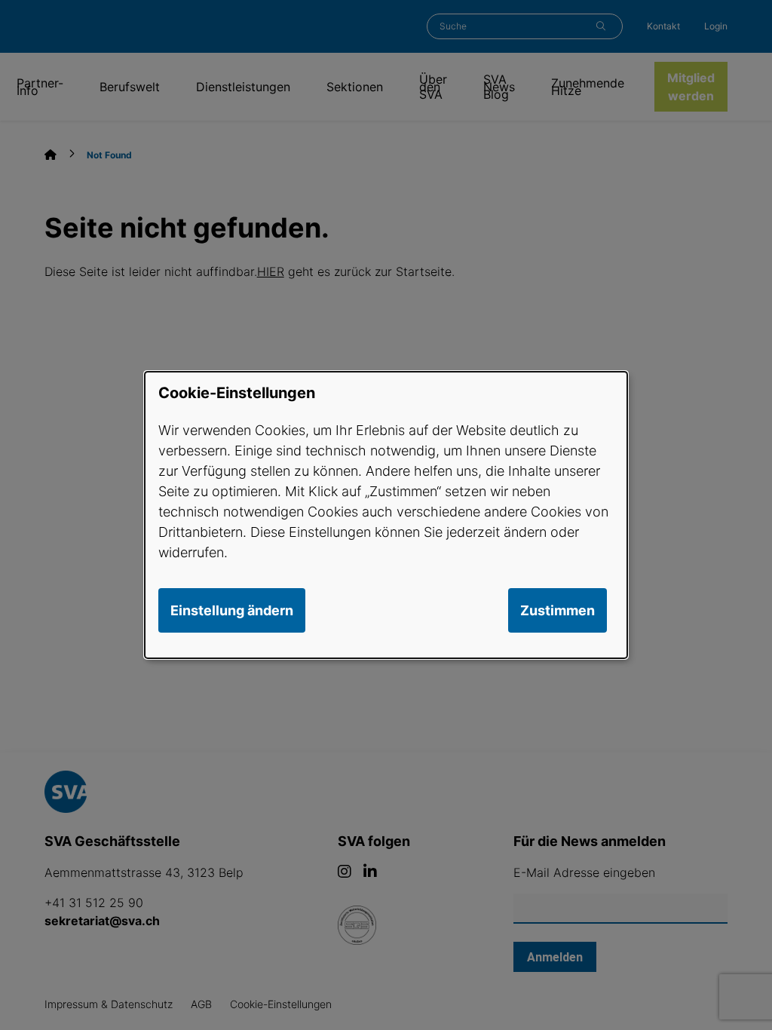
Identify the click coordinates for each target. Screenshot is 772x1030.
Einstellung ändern (231, 610)
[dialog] (386, 515)
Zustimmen (557, 610)
